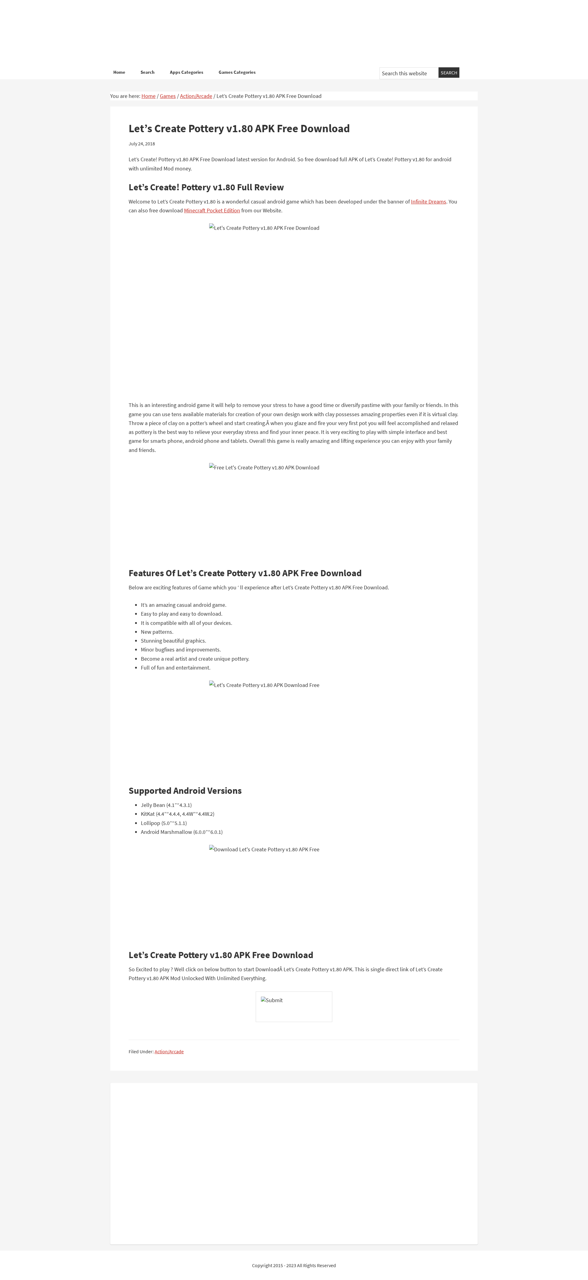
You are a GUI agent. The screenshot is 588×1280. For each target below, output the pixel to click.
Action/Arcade (169, 1051)
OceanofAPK (284, 33)
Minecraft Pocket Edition (212, 210)
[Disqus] (294, 1162)
